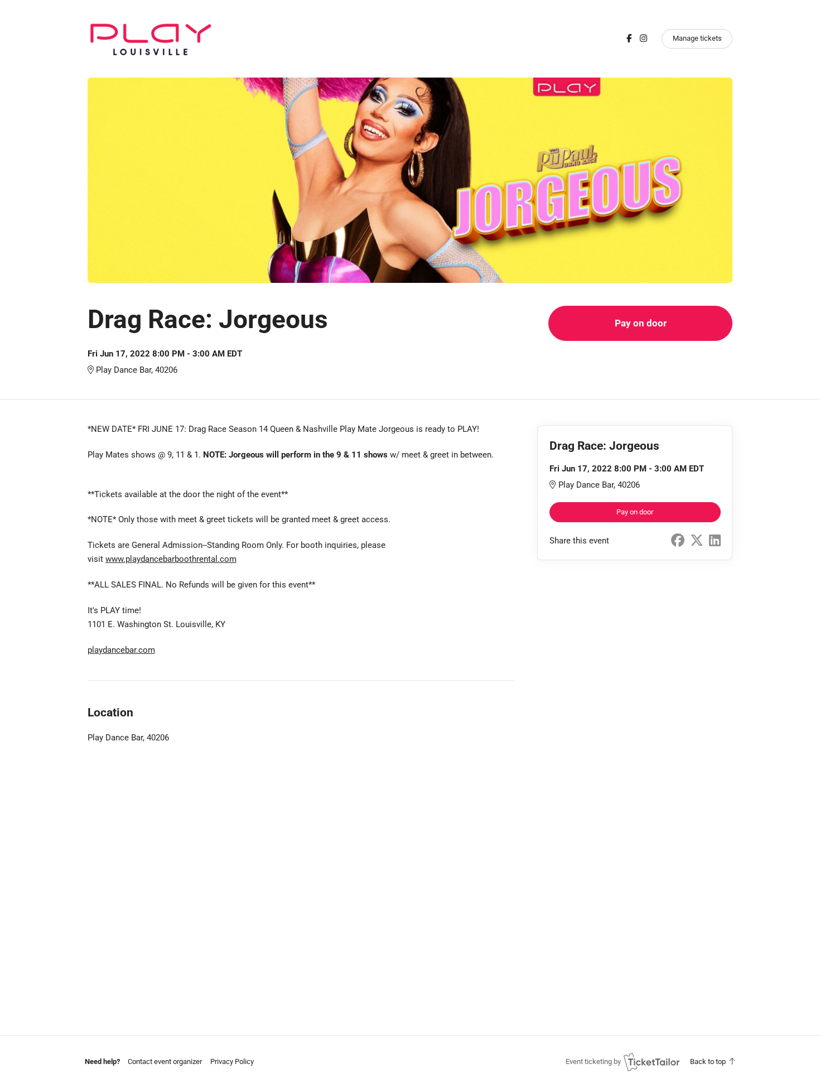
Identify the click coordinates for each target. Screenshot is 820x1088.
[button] (165, 1061)
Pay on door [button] (641, 323)
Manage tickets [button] (697, 38)
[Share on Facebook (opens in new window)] (677, 540)
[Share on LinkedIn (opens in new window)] (715, 540)
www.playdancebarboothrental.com (171, 559)
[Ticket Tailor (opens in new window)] (651, 1061)
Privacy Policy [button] (232, 1061)
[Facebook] (628, 38)
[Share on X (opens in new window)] (696, 540)
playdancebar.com (121, 650)
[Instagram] (643, 38)
